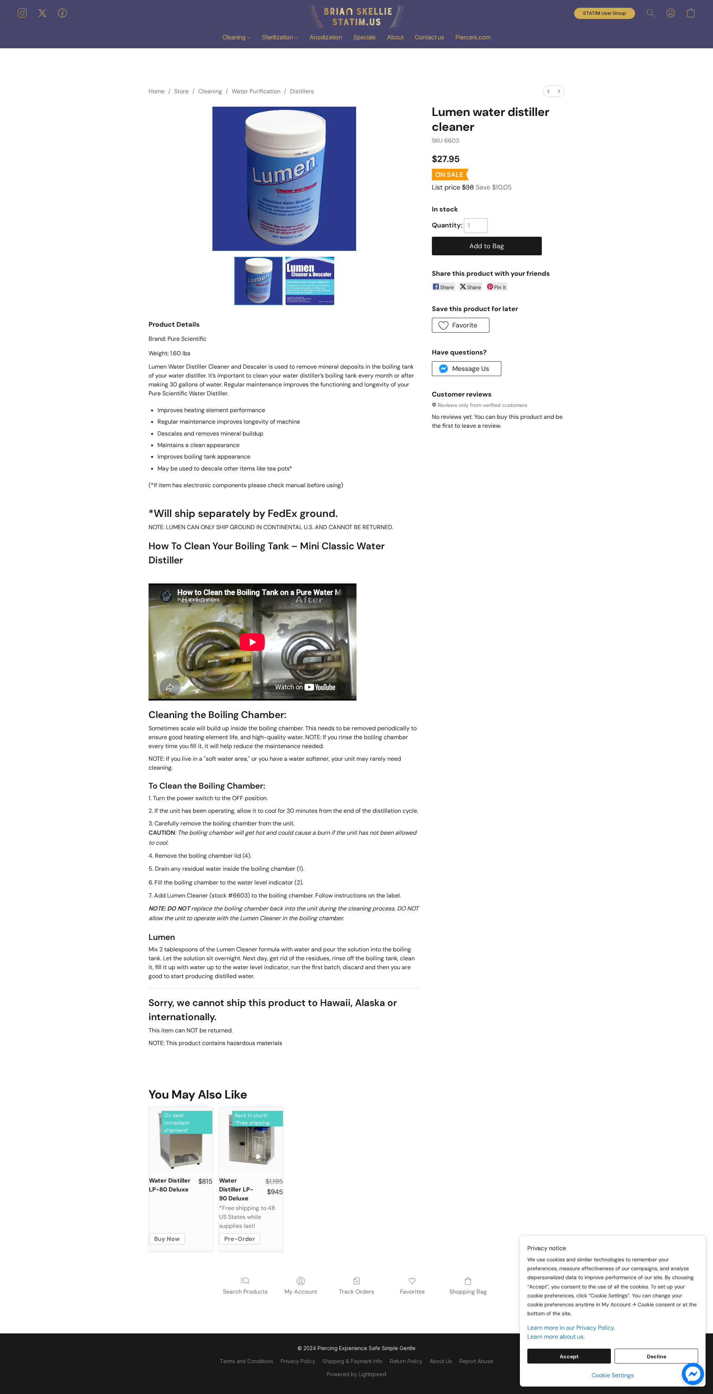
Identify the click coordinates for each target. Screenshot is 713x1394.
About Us (441, 1361)
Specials (364, 37)
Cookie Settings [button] (613, 1375)
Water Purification (256, 91)
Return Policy (406, 1361)
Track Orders (356, 1292)
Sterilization (278, 37)
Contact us (429, 37)
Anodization (325, 37)
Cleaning (234, 37)
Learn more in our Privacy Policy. (571, 1328)
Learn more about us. (556, 1336)
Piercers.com (473, 37)
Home (157, 91)
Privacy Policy (298, 1361)
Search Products (245, 1292)
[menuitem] (548, 91)
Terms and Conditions (246, 1361)
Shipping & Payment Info (352, 1361)
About (395, 37)
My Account (300, 1292)
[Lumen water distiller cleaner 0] (258, 281)
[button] (356, 17)
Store (181, 91)
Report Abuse (476, 1361)
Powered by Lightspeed (356, 1374)
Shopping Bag (468, 1292)
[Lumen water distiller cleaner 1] (310, 281)
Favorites (412, 1292)
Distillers (302, 91)
